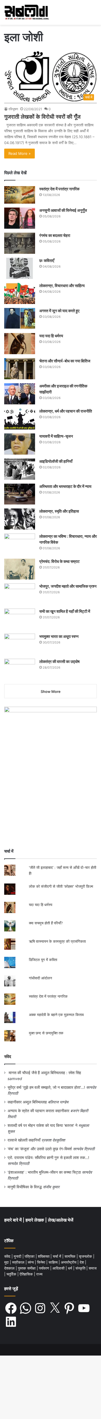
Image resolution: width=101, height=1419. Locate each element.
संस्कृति (80, 1268)
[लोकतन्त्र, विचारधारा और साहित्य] (19, 293)
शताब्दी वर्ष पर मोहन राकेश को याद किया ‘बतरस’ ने (42, 1125)
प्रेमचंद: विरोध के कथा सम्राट (59, 561)
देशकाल (10, 1268)
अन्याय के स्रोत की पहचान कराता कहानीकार (38, 1111)
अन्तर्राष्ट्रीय (69, 1262)
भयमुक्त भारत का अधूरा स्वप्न (59, 636)
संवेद (7, 1056)
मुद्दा (7, 1262)
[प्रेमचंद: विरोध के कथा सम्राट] (19, 569)
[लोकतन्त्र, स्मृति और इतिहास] (19, 519)
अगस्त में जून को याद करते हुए (59, 310)
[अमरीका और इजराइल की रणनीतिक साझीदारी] (19, 393)
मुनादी (18, 1256)
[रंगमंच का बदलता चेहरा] (19, 243)
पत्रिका (30, 1256)
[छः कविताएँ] (19, 268)
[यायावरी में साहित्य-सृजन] (19, 444)
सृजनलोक (86, 1256)
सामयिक (71, 1256)
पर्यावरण (44, 1268)
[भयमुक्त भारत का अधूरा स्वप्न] (19, 644)
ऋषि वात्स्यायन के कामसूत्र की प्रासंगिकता (57, 941)
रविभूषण (13, 109)
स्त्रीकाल (19, 1262)
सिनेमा (41, 1262)
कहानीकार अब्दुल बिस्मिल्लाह (27, 1102)
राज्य (39, 1274)
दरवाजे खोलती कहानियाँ (24, 1140)
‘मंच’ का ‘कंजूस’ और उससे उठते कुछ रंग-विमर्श (40, 1149)
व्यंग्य (31, 1262)
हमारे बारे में (13, 1220)
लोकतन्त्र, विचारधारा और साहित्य (62, 285)
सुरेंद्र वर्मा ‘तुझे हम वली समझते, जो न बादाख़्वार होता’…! (46, 1087)
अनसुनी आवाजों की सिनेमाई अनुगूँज (63, 210)
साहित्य (54, 1262)
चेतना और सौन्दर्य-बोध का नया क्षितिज (64, 360)
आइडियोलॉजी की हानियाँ (55, 461)
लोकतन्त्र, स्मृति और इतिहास (59, 511)
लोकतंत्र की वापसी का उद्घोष (59, 661)
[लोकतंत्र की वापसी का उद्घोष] (19, 669)
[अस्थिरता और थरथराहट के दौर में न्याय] (19, 494)
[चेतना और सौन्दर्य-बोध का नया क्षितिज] (19, 368)
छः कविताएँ (46, 260)
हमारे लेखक (35, 1220)
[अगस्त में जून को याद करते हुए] (19, 318)
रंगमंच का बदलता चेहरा (54, 235)
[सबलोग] (26, 12)
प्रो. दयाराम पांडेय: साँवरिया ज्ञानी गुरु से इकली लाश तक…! (48, 1157)
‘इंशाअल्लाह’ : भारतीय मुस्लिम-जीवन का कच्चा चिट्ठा (44, 1172)
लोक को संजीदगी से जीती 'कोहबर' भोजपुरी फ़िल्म (61, 886)
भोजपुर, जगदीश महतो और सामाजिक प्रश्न (68, 586)
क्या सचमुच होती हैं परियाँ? (46, 923)
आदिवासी (59, 1268)
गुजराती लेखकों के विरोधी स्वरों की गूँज (42, 116)
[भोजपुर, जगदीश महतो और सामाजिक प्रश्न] (19, 594)
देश (82, 1262)
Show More (51, 691)
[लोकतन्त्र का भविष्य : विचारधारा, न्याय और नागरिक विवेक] (19, 544)
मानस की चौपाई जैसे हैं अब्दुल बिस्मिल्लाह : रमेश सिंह (46, 1072)
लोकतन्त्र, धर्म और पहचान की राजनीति (65, 411)
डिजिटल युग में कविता (43, 959)
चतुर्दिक (11, 1274)
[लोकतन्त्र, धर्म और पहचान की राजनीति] (19, 418)
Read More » (19, 153)
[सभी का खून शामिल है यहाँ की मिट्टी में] (19, 619)
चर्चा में (57, 1256)
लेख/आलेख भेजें (60, 1220)
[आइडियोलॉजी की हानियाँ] (19, 469)
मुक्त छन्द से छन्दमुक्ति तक (46, 1033)
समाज (93, 1268)
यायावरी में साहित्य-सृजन (57, 436)
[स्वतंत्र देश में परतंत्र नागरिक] (19, 195)
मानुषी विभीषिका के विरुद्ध (25, 1187)
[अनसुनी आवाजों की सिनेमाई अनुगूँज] (19, 218)
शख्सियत (44, 1256)
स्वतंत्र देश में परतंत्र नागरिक (59, 188)
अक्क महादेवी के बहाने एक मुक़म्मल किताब (56, 1014)
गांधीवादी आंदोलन (40, 978)
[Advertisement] (50, 789)
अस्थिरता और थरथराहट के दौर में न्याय (65, 486)
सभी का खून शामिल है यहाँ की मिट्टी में (64, 611)
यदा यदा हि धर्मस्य (51, 335)
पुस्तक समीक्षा (27, 1268)
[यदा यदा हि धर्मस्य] (19, 343)
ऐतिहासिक (27, 1274)
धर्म (70, 1268)
